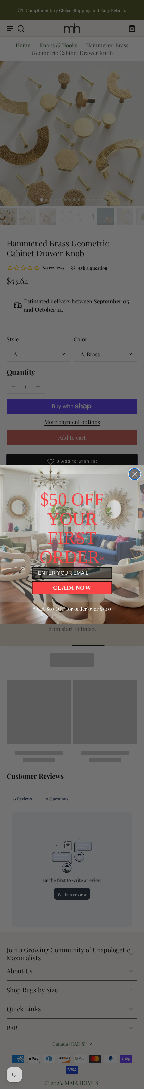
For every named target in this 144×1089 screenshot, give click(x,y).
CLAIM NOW (72, 587)
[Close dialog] (134, 474)
